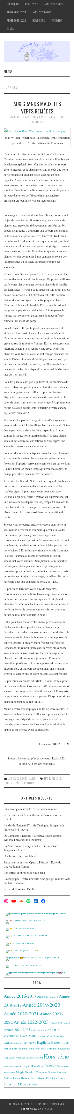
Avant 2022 (31, 4)
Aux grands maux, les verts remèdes (37, 107)
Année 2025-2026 (16, 20)
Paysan (61, 1072)
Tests (10, 29)
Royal (41, 1078)
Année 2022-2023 (54, 4)
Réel (48, 1078)
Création (8, 1042)
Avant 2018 (27, 1035)
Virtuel (33, 1084)
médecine (56, 778)
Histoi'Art (38, 1057)
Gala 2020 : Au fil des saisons (18, 1057)
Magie (32, 778)
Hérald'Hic (37, 1066)
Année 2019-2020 (41, 1004)
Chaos (50, 1036)
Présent (16, 1078)
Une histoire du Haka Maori (20, 856)
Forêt (25, 1048)
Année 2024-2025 (42, 12)
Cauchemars (41, 1036)
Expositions (60, 1042)
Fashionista (29, 1109)
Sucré (63, 1078)
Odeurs (52, 1072)
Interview (56, 20)
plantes (8, 783)
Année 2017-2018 (47, 996)
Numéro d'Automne (36, 1072)
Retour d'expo (29, 1078)
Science (55, 1078)
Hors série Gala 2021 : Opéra (17, 1066)
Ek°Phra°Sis (30, 1042)
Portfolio (8, 1078)
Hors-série (38, 20)
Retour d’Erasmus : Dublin (19, 889)
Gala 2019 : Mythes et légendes (52, 1048)
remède (17, 783)
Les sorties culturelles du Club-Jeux (24, 873)
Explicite (43, 1042)
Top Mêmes (20, 1084)
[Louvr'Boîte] (37, 51)
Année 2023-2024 (16, 12)
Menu (8, 71)
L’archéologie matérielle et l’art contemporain (30, 809)
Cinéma (59, 1036)
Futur (31, 1048)
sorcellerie (28, 783)
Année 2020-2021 (21, 1013)
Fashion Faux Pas (12, 1048)
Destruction (18, 1042)
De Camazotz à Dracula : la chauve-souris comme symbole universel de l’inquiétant (32, 838)
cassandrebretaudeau (44, 117)
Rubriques (13, 4)
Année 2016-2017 (20, 996)
